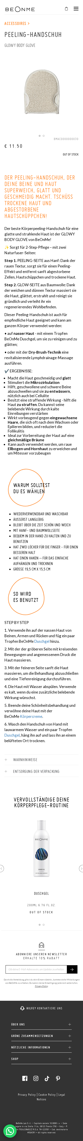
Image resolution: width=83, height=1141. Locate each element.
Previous (2, 868)
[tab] (41, 760)
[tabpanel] (41, 88)
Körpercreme (31, 716)
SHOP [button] (15, 1059)
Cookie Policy (47, 1094)
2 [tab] (43, 136)
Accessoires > (17, 23)
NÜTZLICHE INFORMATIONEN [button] (30, 1047)
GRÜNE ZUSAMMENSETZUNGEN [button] (32, 1036)
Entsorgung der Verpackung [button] (36, 771)
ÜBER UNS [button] (18, 1024)
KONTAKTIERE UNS (50, 1008)
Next (81, 868)
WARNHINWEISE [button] (24, 759)
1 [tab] (40, 136)
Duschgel (42, 641)
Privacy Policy (41, 986)
